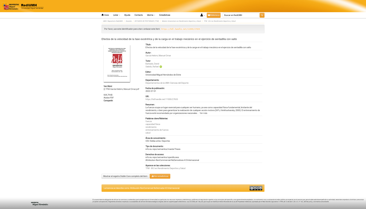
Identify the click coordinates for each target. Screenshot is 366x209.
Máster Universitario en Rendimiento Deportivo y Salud (181, 21)
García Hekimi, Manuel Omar (158, 55)
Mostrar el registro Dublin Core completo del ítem (125, 176)
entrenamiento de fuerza (157, 130)
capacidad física (153, 124)
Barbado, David (152, 64)
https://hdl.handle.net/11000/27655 (162, 99)
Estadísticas (164, 15)
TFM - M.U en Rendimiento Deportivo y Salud (219, 21)
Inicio (106, 15)
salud (148, 133)
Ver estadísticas (161, 176)
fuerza (149, 121)
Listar (116, 15)
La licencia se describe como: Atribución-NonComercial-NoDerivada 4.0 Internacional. (142, 188)
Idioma (150, 15)
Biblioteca (214, 15)
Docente (129, 21)
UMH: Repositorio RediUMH (113, 21)
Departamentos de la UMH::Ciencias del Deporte (167, 83)
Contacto (139, 15)
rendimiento (151, 127)
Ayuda (127, 15)
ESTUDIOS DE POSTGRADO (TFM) (147, 21)
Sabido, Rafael (152, 66)
